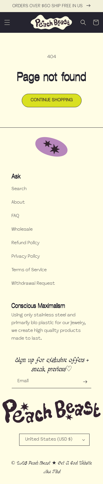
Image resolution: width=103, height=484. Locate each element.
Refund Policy (25, 243)
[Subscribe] (85, 382)
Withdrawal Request (33, 284)
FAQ (15, 216)
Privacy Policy (25, 257)
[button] (7, 22)
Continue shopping (52, 100)
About (18, 202)
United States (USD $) (48, 439)
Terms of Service (29, 270)
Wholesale (22, 229)
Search (19, 189)
